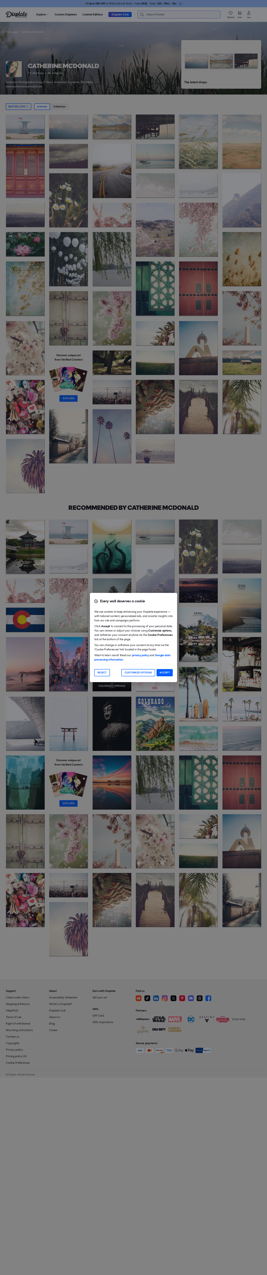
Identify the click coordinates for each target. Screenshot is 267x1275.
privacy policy (140, 655)
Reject (102, 672)
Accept (164, 672)
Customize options (138, 672)
